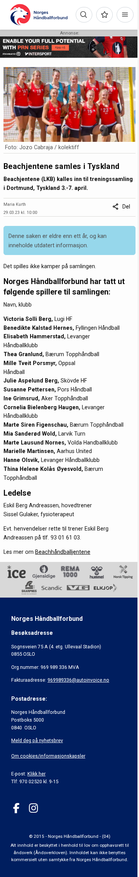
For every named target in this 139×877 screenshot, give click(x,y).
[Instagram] (33, 808)
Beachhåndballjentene (62, 552)
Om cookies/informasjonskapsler (48, 756)
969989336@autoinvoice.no (78, 680)
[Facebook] (16, 808)
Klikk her (36, 774)
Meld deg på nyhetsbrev (37, 740)
